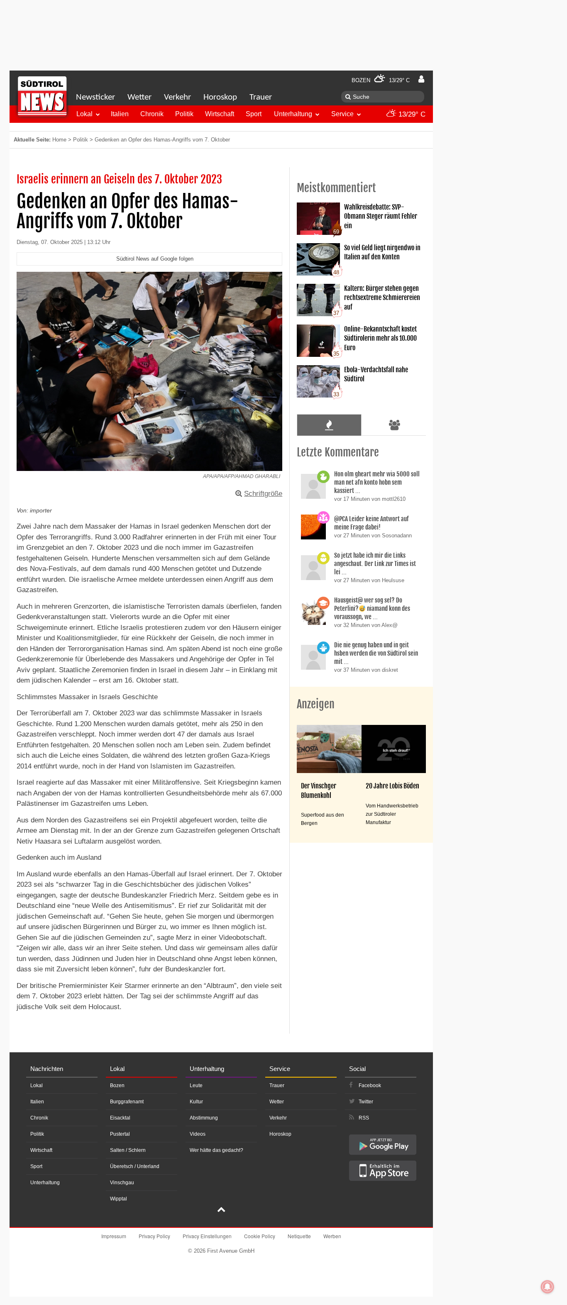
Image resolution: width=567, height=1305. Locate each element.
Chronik (152, 113)
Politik (184, 113)
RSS (364, 1118)
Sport (254, 113)
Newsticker (95, 97)
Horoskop (220, 97)
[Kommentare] (329, 425)
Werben (332, 1235)
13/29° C (410, 114)
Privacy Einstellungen (207, 1235)
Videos (197, 1134)
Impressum (113, 1235)
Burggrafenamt (127, 1102)
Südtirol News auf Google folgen (154, 259)
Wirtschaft (219, 113)
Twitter (366, 1102)
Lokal (84, 113)
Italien (120, 113)
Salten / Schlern (128, 1150)
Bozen (117, 1085)
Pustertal (120, 1134)
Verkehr (177, 97)
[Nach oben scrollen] (221, 1210)
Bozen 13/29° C (381, 80)
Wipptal (118, 1199)
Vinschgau (122, 1182)
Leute (196, 1085)
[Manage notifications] (547, 1286)
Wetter (139, 97)
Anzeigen (316, 704)
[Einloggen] (421, 79)
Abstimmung (204, 1118)
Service (342, 113)
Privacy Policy (154, 1235)
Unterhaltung (293, 113)
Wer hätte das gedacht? (216, 1150)
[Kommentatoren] (395, 425)
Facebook (370, 1085)
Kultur (196, 1102)
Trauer (260, 97)
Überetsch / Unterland (134, 1166)
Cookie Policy (259, 1235)
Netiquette (299, 1235)
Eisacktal (120, 1118)
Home (59, 140)
